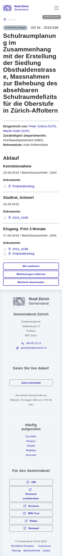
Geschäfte (31, 436)
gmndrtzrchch (33, 348)
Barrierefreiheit (31, 550)
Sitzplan (31, 446)
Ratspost (31, 441)
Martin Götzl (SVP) (16, 131)
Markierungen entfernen (31, 274)
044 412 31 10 (33, 343)
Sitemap (16, 550)
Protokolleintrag (23, 186)
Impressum (44, 546)
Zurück (11, 19)
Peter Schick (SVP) (42, 126)
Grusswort (31, 455)
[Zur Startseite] (16, 8)
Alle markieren (31, 266)
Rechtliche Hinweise (22, 546)
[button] (56, 8)
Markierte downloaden (31, 282)
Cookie (46, 550)
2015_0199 (20, 217)
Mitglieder (31, 450)
